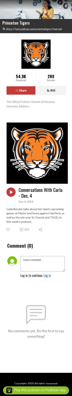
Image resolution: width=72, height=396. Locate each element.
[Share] (40, 229)
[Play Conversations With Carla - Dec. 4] (11, 192)
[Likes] (8, 229)
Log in (47, 275)
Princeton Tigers (16, 23)
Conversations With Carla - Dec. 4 (40, 192)
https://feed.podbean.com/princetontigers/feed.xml (34, 29)
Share (22, 90)
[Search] (59, 6)
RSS (52, 90)
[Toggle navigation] (67, 5)
